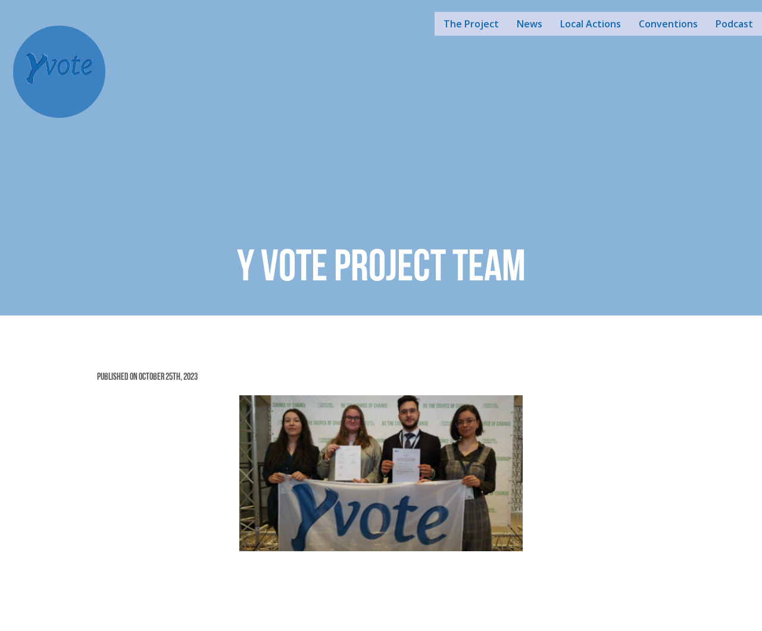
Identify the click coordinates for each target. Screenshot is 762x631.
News (529, 23)
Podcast (734, 23)
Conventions (668, 23)
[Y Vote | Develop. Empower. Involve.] (59, 70)
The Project (471, 23)
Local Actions (590, 23)
